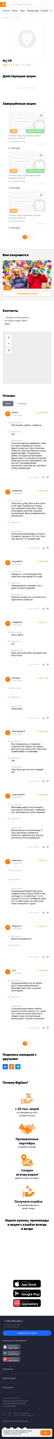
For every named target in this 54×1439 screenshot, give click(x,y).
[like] (43, 477)
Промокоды (33, 10)
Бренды (5, 17)
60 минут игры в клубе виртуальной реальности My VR (24, 137)
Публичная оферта (10, 1406)
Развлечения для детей (27, 294)
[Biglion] (5, 4)
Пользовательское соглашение (14, 1403)
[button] (3, 275)
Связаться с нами (27, 1333)
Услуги (6, 10)
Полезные (22, 403)
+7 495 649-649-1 (13, 1321)
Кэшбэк (44, 10)
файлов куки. (17, 1434)
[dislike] (47, 477)
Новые (8, 403)
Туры (22, 10)
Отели (15, 10)
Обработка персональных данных (15, 1401)
